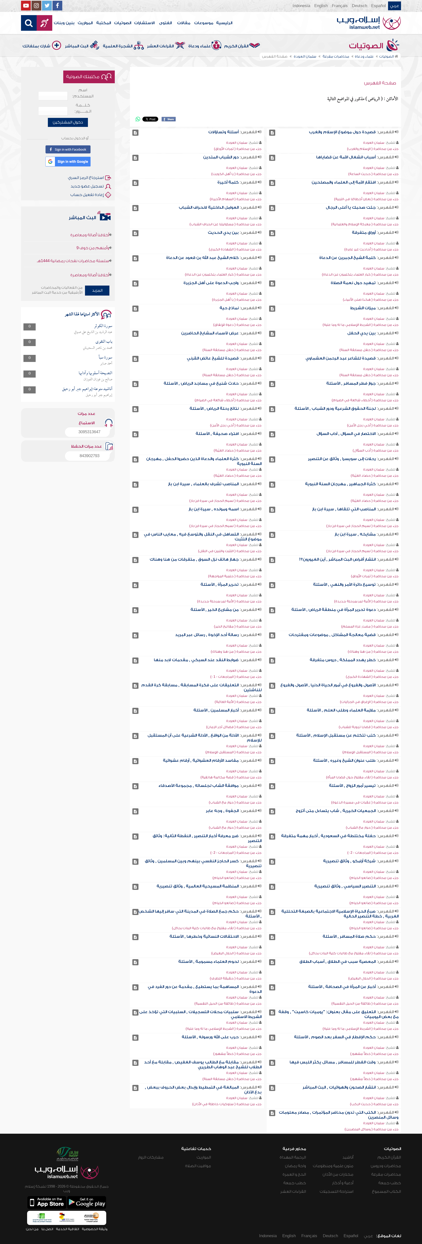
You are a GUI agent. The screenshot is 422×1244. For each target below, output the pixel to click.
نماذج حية (229, 308)
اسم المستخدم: (83, 93)
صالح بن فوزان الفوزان (98, 379)
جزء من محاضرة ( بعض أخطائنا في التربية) (366, 199)
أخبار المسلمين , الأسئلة (216, 710)
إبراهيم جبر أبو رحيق (99, 395)
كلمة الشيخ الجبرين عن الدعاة (347, 258)
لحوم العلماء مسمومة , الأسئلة (208, 961)
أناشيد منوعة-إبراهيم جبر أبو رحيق (87, 389)
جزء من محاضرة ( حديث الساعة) (373, 174)
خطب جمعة (389, 1183)
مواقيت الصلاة (198, 1166)
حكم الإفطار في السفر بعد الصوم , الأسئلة (335, 1037)
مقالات (183, 23)
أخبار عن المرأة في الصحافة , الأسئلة (342, 987)
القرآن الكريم (236, 46)
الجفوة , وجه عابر (222, 811)
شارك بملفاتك (36, 46)
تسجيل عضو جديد (87, 186)
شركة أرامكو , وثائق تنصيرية (349, 861)
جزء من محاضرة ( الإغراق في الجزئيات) (369, 702)
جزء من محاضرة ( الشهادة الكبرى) (235, 249)
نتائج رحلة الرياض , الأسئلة (214, 408)
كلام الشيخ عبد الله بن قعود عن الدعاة (202, 258)
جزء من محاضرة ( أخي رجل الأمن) (373, 425)
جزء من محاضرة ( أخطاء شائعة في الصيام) (365, 400)
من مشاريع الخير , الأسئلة (214, 609)
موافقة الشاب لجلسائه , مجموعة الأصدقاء (198, 785)
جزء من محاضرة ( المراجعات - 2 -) (373, 852)
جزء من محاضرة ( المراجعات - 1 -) (236, 677)
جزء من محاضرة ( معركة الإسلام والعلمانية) (365, 224)
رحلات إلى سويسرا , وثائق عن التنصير (342, 459)
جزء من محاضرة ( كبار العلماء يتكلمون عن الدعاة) (360, 274)
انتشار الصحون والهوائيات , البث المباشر (339, 1087)
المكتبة (103, 23)
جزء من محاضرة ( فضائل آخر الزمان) (234, 727)
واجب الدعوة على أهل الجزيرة (211, 283)
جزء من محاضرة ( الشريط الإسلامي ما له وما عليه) (361, 325)
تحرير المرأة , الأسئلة (219, 584)
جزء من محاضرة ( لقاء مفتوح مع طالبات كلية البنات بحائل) (217, 928)
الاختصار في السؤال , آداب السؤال (346, 434)
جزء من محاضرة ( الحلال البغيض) (236, 953)
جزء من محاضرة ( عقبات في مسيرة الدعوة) (365, 802)
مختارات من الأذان (338, 1174)
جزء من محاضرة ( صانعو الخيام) (374, 878)
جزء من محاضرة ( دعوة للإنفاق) (237, 325)
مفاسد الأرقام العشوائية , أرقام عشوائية (201, 760)
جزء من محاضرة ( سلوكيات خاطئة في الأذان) (227, 1104)
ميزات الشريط (363, 308)
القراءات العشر (160, 46)
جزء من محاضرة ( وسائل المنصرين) (372, 1129)
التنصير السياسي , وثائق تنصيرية (345, 886)
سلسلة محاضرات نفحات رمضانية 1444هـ (73, 245)
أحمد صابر (106, 364)
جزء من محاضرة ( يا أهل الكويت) (236, 174)
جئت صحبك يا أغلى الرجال (351, 207)
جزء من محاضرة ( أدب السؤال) (376, 450)
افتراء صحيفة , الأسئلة (217, 434)
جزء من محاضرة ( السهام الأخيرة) (236, 199)
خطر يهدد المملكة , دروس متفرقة (343, 660)
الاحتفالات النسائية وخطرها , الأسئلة (204, 936)
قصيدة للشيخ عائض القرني (213, 358)
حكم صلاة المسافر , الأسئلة (349, 936)
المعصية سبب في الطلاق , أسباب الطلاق (337, 961)
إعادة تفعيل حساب (87, 195)
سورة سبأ (105, 357)
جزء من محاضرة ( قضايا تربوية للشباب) (369, 727)
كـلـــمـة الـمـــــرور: (82, 108)
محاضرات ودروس (386, 1166)
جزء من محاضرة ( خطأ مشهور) (374, 1054)
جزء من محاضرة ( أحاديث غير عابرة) (371, 249)
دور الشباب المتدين (221, 157)
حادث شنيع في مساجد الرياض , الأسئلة (201, 383)
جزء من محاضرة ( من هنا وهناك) (373, 651)
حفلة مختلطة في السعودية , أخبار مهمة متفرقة (328, 836)
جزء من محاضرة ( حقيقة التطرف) (236, 978)
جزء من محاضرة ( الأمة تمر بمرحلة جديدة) (366, 601)
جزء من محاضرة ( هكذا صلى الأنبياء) (371, 299)
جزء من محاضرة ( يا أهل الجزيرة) (237, 299)
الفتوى (165, 23)
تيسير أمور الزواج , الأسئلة (352, 785)
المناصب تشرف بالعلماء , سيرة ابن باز (203, 484)
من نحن (32, 1229)
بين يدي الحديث (223, 232)
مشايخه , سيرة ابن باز (355, 534)
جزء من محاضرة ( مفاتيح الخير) (238, 626)
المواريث (85, 23)
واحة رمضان (295, 1166)
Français (340, 6)
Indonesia (301, 6)
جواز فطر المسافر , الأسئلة (351, 383)
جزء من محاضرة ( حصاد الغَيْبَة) (238, 450)
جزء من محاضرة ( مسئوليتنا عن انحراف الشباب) (226, 224)
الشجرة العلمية (117, 46)
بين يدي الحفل (361, 333)
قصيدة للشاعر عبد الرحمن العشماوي (341, 358)
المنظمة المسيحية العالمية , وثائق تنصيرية (198, 886)
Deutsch (359, 6)
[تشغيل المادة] (272, 133)
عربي (394, 6)
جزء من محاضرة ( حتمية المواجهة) (235, 576)
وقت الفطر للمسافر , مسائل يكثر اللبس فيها (333, 1062)
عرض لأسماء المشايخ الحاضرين (210, 333)
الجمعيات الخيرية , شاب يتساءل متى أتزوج (336, 811)
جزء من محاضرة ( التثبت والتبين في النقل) (230, 551)
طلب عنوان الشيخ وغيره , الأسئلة (344, 760)
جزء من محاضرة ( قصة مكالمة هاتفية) (231, 777)
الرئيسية (224, 23)
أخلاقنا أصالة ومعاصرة (89, 259)
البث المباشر (76, 46)
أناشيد (347, 1157)
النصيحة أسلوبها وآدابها (95, 373)
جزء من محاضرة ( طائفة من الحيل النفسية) (365, 1003)
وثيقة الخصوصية (94, 1229)
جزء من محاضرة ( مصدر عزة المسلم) (370, 626)
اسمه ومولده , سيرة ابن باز (214, 509)
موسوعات (203, 23)
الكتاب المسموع (386, 1191)
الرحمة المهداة (293, 1157)
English (321, 6)
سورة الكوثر (103, 326)
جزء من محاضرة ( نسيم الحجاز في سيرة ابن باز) (225, 501)
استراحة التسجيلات (336, 1191)
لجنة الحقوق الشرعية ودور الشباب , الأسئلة (335, 408)
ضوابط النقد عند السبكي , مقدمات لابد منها (196, 660)
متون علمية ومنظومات (333, 1166)
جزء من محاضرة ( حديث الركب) (374, 1104)
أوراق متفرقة (364, 232)
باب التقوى (103, 342)
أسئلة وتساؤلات (223, 132)
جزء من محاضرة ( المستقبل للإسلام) (370, 752)
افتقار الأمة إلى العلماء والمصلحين (344, 182)
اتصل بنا (47, 1229)
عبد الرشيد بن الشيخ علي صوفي (93, 332)
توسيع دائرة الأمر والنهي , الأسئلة (344, 584)
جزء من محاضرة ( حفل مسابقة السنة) (369, 350)
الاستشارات (144, 23)
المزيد (97, 290)
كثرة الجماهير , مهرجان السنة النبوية (340, 484)
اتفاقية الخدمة (67, 1229)
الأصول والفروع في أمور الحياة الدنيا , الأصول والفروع (328, 685)
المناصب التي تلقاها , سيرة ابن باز (344, 509)
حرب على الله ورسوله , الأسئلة (210, 1037)
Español (378, 6)
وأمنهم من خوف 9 (92, 232)
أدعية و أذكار (342, 1183)
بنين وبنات (64, 23)
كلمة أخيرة (228, 182)
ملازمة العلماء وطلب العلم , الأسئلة (341, 710)
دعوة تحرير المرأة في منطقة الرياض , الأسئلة (333, 609)
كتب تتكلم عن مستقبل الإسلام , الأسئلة (336, 735)
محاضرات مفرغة (386, 1174)
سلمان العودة (373, 142)
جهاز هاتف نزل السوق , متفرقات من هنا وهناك (194, 559)
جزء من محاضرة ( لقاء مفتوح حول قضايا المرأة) (362, 777)
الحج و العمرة (294, 1174)
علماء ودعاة (199, 46)
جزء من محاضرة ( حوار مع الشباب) (235, 802)
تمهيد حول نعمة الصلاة (353, 283)
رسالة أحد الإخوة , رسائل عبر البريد (207, 635)
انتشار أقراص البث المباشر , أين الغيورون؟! (337, 559)
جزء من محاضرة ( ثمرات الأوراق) (238, 149)
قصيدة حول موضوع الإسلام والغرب (342, 132)
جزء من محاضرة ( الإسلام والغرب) (373, 149)
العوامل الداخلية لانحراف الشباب (209, 207)
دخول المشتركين (68, 122)
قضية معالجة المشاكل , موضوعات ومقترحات (332, 635)
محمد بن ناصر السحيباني (97, 348)
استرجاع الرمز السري (86, 177)
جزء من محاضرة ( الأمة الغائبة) (238, 702)
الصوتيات (122, 23)
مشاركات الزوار (151, 1157)
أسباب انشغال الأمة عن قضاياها (346, 157)
